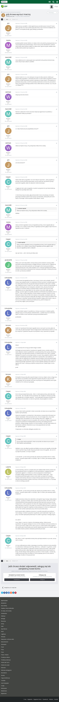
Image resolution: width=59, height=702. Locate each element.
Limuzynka (8, 278)
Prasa (2, 652)
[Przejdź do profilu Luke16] (8, 472)
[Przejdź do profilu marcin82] (8, 62)
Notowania (3, 644)
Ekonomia (3, 621)
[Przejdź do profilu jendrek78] (8, 265)
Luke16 (8, 467)
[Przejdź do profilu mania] (8, 45)
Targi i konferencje (5, 678)
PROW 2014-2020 (5, 665)
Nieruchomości (4, 641)
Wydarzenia (3, 693)
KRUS (2, 631)
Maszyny (3, 636)
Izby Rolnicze (4, 629)
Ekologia (3, 618)
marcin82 (8, 57)
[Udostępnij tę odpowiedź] (56, 23)
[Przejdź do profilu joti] (3, 15)
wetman (8, 92)
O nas (25, 699)
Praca (2, 649)
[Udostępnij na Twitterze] (2, 593)
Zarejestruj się (17, 579)
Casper (8, 177)
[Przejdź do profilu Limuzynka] (8, 282)
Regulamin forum (37, 699)
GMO (2, 626)
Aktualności (3, 603)
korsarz (8, 325)
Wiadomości (4, 691)
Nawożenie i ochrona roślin (7, 639)
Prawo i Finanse (4, 654)
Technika (3, 680)
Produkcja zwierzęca (6, 660)
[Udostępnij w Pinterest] (15, 593)
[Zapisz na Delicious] (9, 593)
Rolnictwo (3, 667)
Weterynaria (27, 16)
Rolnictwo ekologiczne (6, 670)
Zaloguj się (42, 579)
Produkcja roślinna (5, 657)
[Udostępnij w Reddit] (11, 593)
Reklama (51, 699)
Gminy (2, 623)
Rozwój (3, 675)
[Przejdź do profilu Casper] (8, 182)
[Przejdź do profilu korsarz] (8, 330)
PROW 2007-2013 (5, 662)
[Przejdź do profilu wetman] (8, 97)
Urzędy (2, 685)
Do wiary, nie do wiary (6, 611)
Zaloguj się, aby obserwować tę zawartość (11, 12)
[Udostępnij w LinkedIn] (13, 593)
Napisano (21, 23)
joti (13, 16)
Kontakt (56, 699)
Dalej (7, 19)
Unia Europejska (5, 683)
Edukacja (3, 616)
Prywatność (45, 699)
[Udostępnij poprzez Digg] (7, 593)
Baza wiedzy (4, 605)
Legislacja (3, 634)
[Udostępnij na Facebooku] (4, 593)
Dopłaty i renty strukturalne (7, 608)
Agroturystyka (4, 600)
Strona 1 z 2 (14, 19)
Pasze (2, 647)
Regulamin (29, 699)
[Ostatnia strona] (10, 19)
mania (8, 40)
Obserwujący (51, 12)
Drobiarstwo (4, 613)
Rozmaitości (4, 672)
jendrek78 (8, 260)
